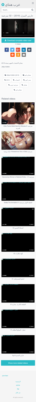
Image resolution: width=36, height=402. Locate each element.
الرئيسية (18, 381)
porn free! (5, 376)
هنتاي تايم (27, 75)
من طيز (18, 392)
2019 (8, 80)
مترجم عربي (14, 85)
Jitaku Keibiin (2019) (12, 75)
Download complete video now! (19, 40)
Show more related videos (18, 363)
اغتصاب (17, 80)
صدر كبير (28, 80)
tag (18, 389)
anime (18, 385)
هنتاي (25, 85)
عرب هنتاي (12, 4)
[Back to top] (32, 398)
